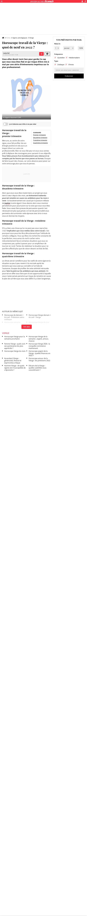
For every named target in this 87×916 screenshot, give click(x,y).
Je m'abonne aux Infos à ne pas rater (22, 124)
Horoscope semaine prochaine (12, 323)
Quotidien (61, 58)
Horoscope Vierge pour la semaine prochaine (14, 337)
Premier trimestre (39, 135)
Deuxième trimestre (40, 138)
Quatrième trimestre (40, 143)
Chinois (71, 64)
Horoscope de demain (13, 315)
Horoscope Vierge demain (39, 315)
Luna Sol (6, 53)
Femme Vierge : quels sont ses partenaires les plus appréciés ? (14, 346)
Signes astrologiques (20, 38)
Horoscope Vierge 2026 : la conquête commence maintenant (39, 346)
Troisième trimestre (40, 140)
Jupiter (7, 203)
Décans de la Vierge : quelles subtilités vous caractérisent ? (37, 367)
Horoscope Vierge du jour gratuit (39, 323)
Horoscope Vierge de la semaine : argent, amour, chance (39, 338)
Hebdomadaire (74, 58)
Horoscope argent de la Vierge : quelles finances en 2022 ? (39, 353)
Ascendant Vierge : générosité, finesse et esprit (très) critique (12, 360)
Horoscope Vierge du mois (15, 351)
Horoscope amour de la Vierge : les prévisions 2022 (39, 359)
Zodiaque (60, 64)
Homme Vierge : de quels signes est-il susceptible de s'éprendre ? (15, 367)
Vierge (31, 38)
